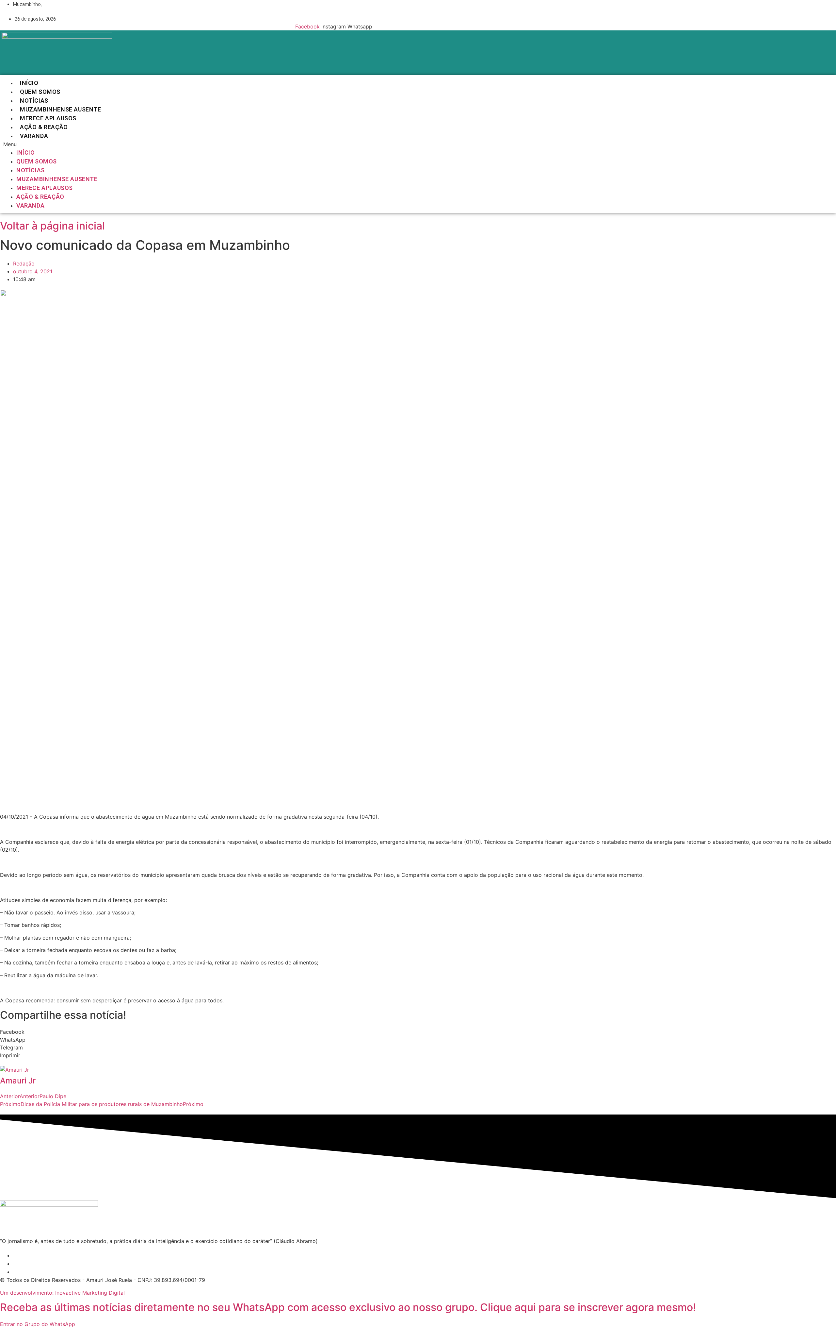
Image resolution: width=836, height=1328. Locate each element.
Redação (24, 263)
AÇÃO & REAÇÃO (44, 127)
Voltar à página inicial (52, 225)
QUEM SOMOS (40, 91)
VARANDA (34, 135)
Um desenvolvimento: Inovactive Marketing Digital (62, 1292)
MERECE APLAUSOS (48, 118)
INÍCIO (29, 82)
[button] (189, 144)
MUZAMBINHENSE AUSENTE (60, 109)
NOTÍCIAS (34, 100)
